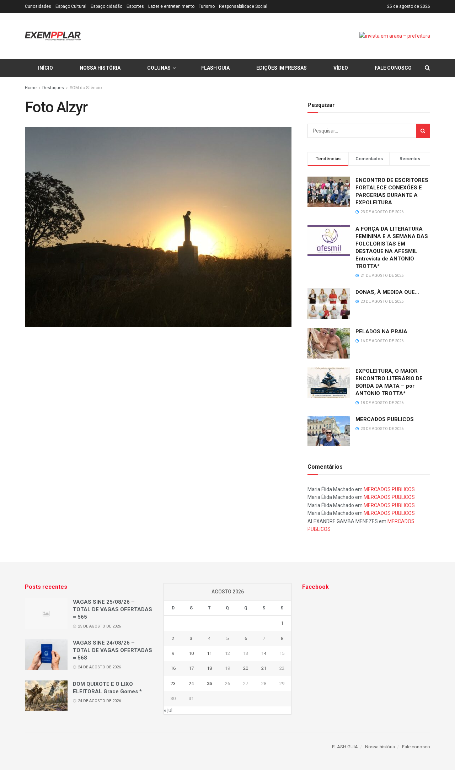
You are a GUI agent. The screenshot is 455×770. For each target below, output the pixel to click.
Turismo (207, 6)
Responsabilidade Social (243, 6)
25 (209, 683)
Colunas (159, 68)
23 (173, 683)
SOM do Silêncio (86, 87)
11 (209, 653)
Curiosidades (38, 6)
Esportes (135, 6)
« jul (168, 710)
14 (263, 653)
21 (263, 668)
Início (45, 68)
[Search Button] (423, 131)
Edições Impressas (281, 68)
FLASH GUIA (215, 68)
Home (31, 87)
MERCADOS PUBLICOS (384, 419)
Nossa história (100, 68)
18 (209, 668)
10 (191, 653)
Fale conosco (393, 68)
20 (245, 668)
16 (173, 668)
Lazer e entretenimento (171, 6)
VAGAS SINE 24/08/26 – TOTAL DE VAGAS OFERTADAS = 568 (112, 650)
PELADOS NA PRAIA (381, 331)
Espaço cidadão (106, 6)
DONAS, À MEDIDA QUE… (387, 292)
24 (191, 683)
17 (191, 668)
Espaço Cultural (70, 6)
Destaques (53, 87)
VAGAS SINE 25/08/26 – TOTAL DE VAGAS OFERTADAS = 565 (112, 609)
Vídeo (340, 68)
